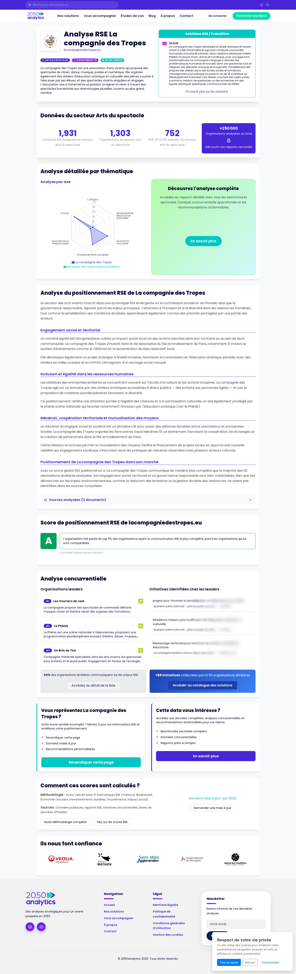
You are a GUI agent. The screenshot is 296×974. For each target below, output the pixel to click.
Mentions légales (165, 905)
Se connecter (217, 16)
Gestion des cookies (168, 935)
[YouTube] (267, 5)
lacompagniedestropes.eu (82, 50)
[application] (93, 227)
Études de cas (132, 16)
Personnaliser (270, 962)
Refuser (250, 962)
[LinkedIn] (261, 5)
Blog (152, 16)
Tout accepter (229, 962)
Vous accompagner (100, 16)
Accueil (109, 905)
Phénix (193, 406)
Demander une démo (251, 16)
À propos (167, 16)
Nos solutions (68, 16)
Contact (186, 16)
